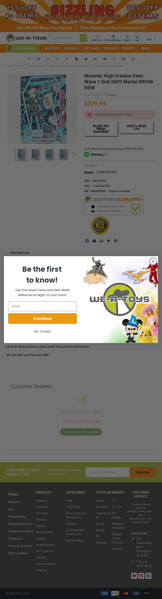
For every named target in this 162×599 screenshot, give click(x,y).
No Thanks (42, 331)
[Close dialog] (153, 261)
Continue (42, 318)
